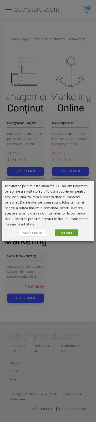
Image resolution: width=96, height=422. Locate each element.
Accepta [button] (66, 233)
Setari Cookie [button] (32, 233)
